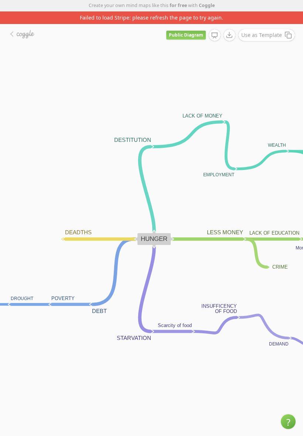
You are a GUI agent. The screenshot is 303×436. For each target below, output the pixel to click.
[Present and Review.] (215, 35)
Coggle (207, 5)
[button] (288, 421)
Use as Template (261, 34)
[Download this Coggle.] (229, 35)
